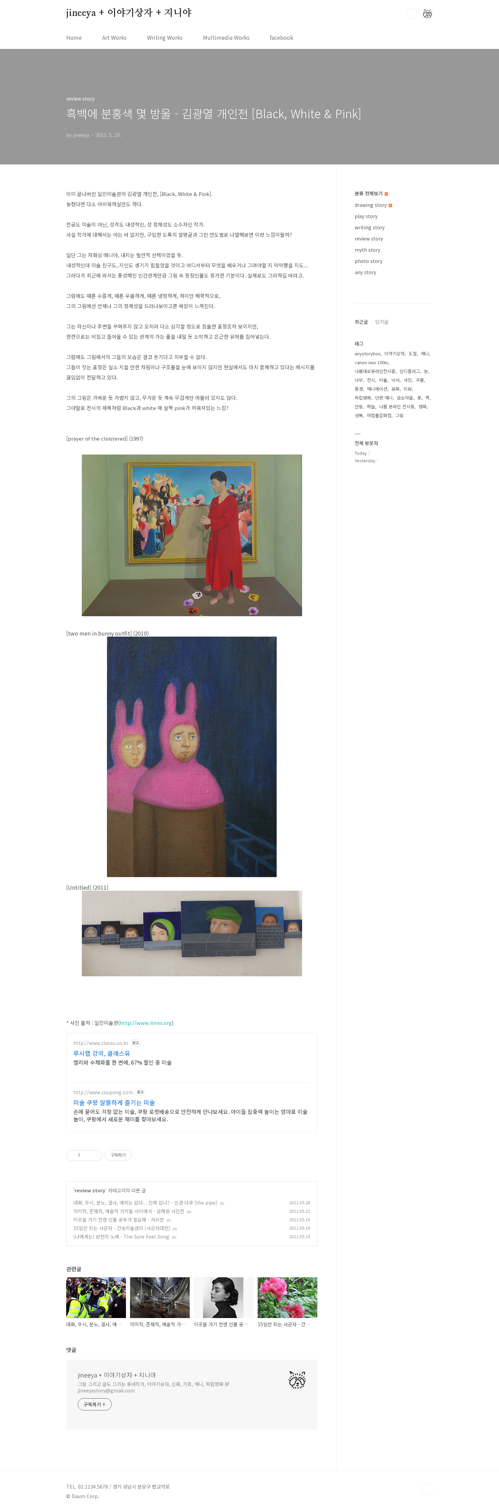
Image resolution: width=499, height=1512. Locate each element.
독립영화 (363, 397)
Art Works (114, 37)
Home (74, 37)
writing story (370, 227)
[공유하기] (86, 1155)
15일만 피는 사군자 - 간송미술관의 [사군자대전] (121, 1228)
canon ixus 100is (371, 362)
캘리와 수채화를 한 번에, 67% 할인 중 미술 (122, 1062)
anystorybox (367, 353)
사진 (408, 380)
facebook (281, 37)
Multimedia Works (226, 37)
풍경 (359, 389)
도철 (413, 353)
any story (365, 272)
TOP (427, 1489)
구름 (420, 380)
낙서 (395, 380)
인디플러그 (410, 371)
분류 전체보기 (369, 193)
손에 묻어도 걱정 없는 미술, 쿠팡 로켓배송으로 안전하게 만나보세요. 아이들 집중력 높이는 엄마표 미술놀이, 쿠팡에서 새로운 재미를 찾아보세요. (190, 1115)
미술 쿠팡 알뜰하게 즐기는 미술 (114, 1102)
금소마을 (405, 397)
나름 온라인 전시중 (396, 406)
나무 (359, 380)
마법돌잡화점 (379, 415)
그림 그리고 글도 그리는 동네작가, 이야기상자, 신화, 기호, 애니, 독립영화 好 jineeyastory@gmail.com (153, 1387)
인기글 (381, 321)
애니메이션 (377, 389)
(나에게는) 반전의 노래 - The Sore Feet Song (121, 1236)
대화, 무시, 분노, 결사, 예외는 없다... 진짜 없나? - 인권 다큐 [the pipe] (145, 1202)
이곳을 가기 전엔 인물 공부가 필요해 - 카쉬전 (118, 1219)
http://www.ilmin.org (146, 1022)
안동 (359, 406)
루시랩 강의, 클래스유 (101, 1053)
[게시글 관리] (95, 1155)
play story (366, 216)
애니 (425, 353)
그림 (399, 415)
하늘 (371, 406)
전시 (371, 380)
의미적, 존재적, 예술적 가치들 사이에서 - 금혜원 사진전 (128, 1211)
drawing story (371, 204)
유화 (395, 389)
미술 (383, 380)
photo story (368, 260)
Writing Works (165, 37)
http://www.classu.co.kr (100, 1043)
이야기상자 (394, 353)
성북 (359, 415)
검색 (412, 13)
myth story (367, 249)
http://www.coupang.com (103, 1092)
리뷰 (408, 389)
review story (90, 1190)
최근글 (361, 321)
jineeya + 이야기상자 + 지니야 (128, 13)
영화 (423, 406)
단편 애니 (384, 397)
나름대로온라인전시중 (375, 371)
